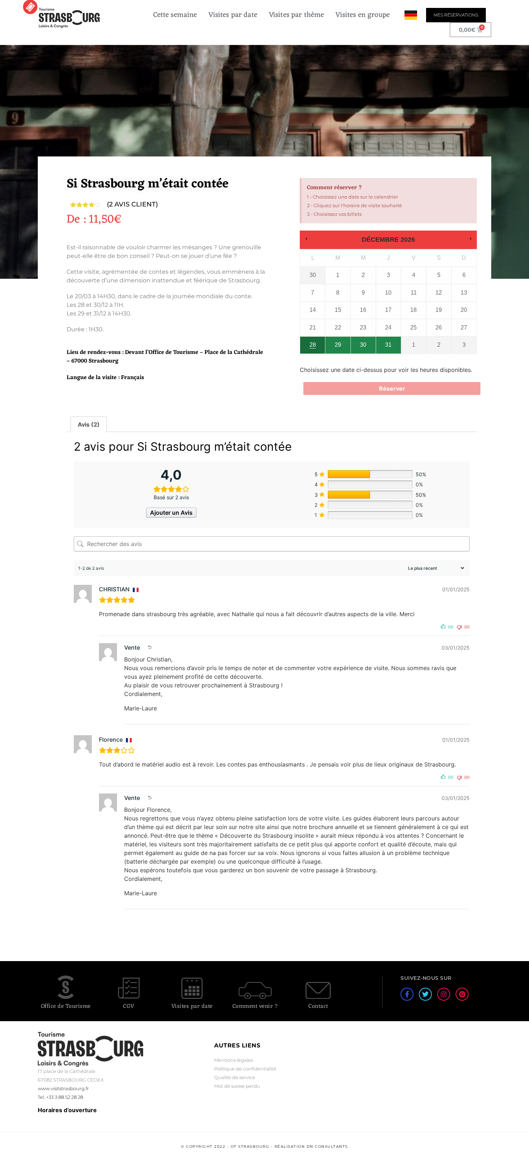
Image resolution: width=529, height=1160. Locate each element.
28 (312, 345)
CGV (129, 1006)
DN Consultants (327, 1146)
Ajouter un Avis (171, 512)
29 (338, 345)
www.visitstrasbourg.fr (63, 1088)
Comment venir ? (255, 1006)
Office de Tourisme (66, 1006)
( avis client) (132, 204)
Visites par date (232, 15)
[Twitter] (425, 994)
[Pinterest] (462, 994)
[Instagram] (443, 994)
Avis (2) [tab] (89, 424)
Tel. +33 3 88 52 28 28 (60, 1097)
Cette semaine (175, 15)
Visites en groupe (362, 15)
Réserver (392, 388)
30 (363, 345)
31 (388, 345)
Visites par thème (296, 15)
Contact (318, 1006)
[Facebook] (407, 994)
